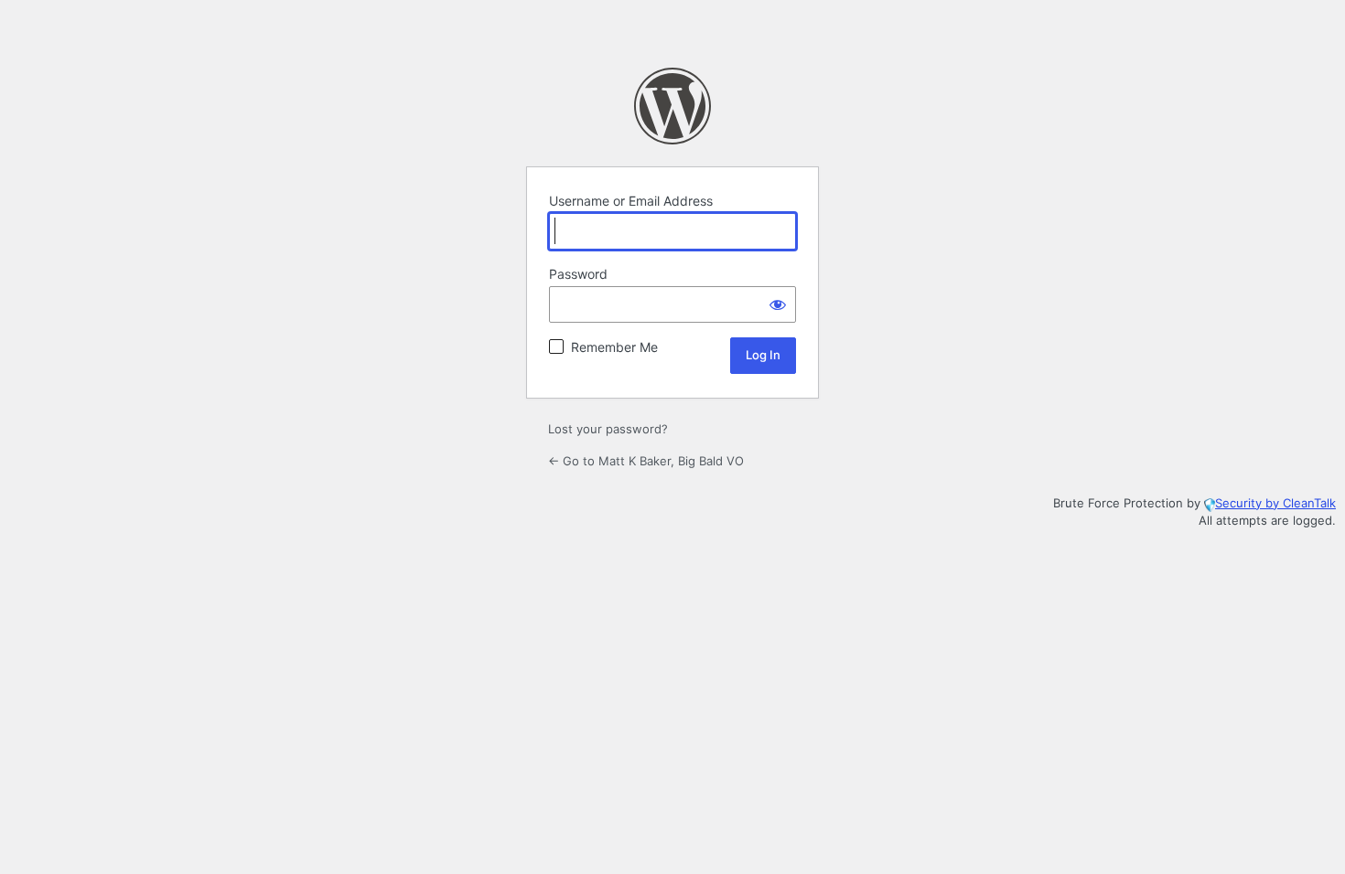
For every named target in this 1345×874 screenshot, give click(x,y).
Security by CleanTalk (1275, 503)
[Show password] (777, 304)
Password (578, 274)
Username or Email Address (631, 200)
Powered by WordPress (672, 106)
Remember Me (614, 347)
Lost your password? (608, 428)
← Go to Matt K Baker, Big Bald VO (646, 460)
